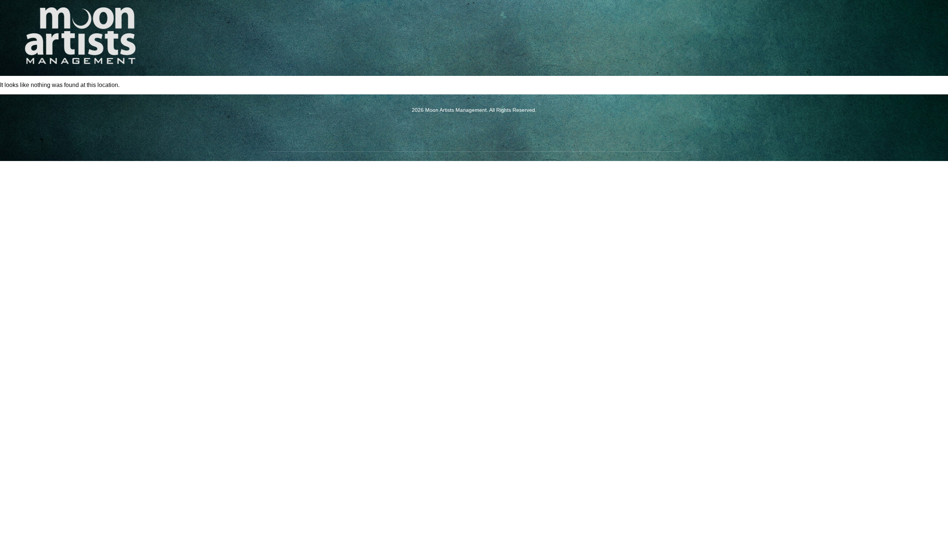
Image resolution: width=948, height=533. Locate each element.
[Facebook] (464, 129)
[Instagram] (484, 129)
